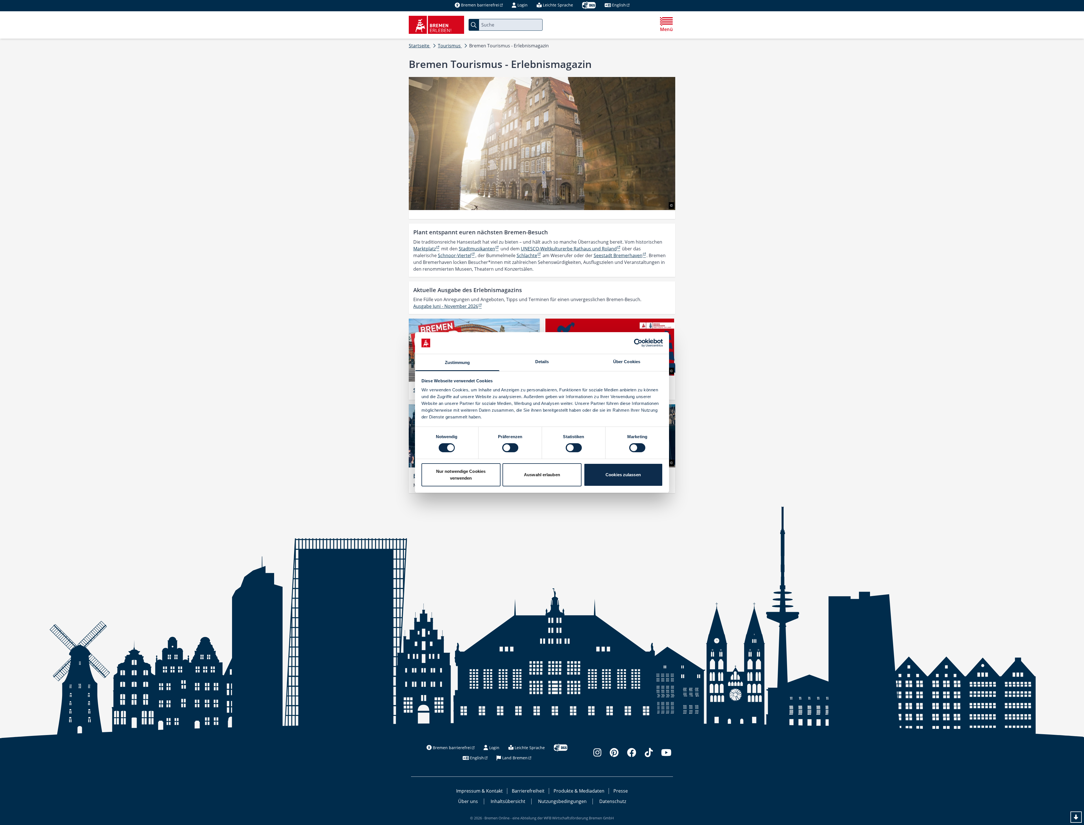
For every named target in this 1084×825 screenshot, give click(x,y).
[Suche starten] (474, 25)
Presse (620, 791)
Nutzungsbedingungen (562, 801)
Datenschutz (612, 801)
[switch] (510, 447)
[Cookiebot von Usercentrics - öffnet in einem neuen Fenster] (638, 343)
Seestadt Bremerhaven (618, 255)
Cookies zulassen (623, 474)
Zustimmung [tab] (457, 362)
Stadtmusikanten (477, 249)
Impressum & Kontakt (479, 791)
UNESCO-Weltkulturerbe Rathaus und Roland (569, 249)
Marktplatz (424, 249)
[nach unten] (1076, 817)
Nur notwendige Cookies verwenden (461, 474)
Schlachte (527, 255)
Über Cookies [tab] (626, 361)
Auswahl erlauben (542, 474)
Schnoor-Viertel (454, 255)
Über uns (468, 801)
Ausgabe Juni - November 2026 (445, 306)
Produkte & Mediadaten (579, 791)
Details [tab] (542, 361)
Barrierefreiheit (528, 791)
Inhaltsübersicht (508, 801)
